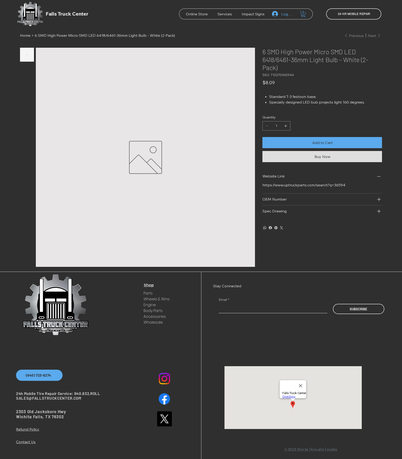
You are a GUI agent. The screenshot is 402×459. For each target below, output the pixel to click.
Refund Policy (27, 429)
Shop (149, 285)
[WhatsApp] (264, 227)
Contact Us (26, 441)
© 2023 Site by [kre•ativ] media (310, 449)
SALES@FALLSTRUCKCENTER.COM (48, 398)
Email (224, 300)
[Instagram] (164, 378)
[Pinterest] (276, 227)
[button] (303, 14)
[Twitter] (281, 227)
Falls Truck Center (67, 14)
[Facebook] (270, 227)
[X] (164, 418)
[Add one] (285, 126)
